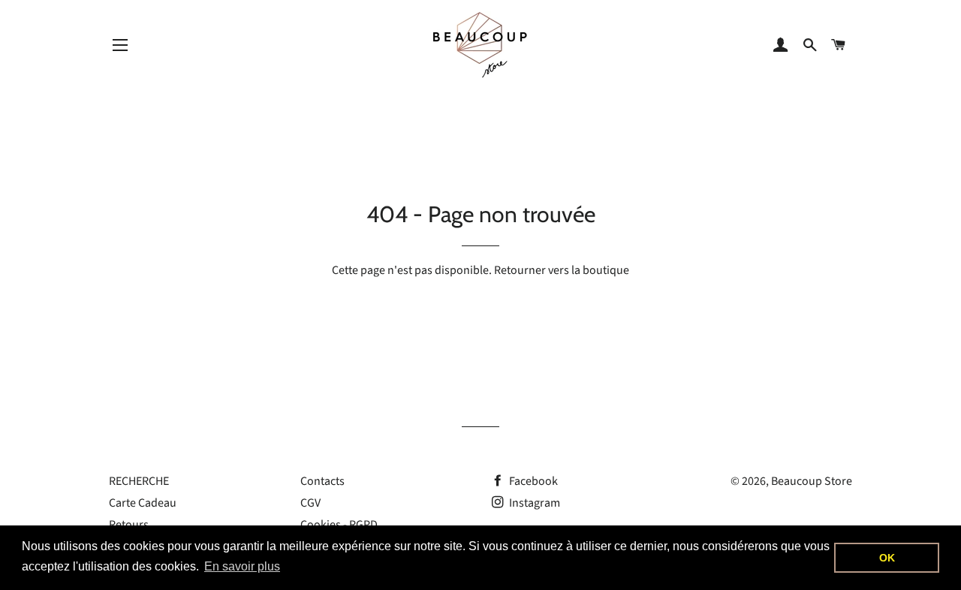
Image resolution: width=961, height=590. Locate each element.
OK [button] (887, 558)
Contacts (322, 481)
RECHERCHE (139, 481)
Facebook (532, 481)
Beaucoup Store (811, 481)
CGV (310, 503)
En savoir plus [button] (242, 566)
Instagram (533, 503)
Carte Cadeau (142, 503)
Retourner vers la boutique (561, 270)
